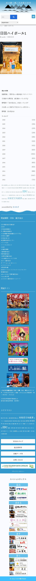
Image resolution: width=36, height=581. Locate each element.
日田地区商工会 (5, 238)
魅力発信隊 (15, 188)
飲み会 (31, 185)
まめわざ (16, 207)
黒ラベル (4, 192)
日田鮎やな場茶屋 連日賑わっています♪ (15, 98)
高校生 (28, 188)
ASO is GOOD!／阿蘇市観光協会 (9, 274)
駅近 (6, 198)
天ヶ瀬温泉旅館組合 (6, 231)
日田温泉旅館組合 (6, 229)
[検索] (13, 17)
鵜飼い (28, 185)
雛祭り (26, 198)
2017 (3, 158)
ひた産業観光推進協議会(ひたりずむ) (11, 233)
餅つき (33, 192)
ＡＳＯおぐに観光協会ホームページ (10, 279)
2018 (3, 154)
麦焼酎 (4, 201)
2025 (3, 124)
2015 (3, 167)
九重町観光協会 (5, 252)
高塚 (21, 192)
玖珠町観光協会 (5, 254)
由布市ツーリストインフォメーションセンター (14, 270)
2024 (3, 128)
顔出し (14, 195)
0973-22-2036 (22, 392)
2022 (3, 137)
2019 (3, 150)
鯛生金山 (30, 192)
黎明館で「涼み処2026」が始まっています (15, 103)
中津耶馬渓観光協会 (6, 256)
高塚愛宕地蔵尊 (14, 198)
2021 (3, 141)
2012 (3, 179)
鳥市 (15, 185)
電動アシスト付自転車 (6, 188)
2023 (3, 132)
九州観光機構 (4, 249)
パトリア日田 (4, 242)
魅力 (23, 198)
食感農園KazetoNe (6, 185)
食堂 (18, 185)
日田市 (3, 227)
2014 (3, 171)
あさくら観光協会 (6, 261)
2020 (3, 145)
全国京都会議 (4, 267)
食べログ (21, 195)
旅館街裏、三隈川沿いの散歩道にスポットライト (17, 94)
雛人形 (24, 195)
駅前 (17, 195)
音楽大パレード (5, 195)
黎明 (20, 185)
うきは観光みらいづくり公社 (9, 258)
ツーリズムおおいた (6, 245)
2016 (3, 162)
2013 (3, 175)
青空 (4, 418)
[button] (33, 16)
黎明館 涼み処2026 (8, 111)
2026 (3, 120)
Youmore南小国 (5, 276)
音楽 (10, 192)
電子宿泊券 (23, 421)
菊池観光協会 (4, 272)
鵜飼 (33, 188)
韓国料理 (11, 195)
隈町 (25, 191)
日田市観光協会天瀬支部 (7, 224)
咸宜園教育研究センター (7, 240)
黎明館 (20, 188)
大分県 (3, 247)
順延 (17, 192)
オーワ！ (8, 263)
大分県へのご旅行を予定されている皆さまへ (16, 107)
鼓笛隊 (7, 192)
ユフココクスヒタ (6, 265)
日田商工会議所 (5, 236)
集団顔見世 (29, 195)
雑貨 (34, 185)
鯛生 (31, 188)
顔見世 (12, 185)
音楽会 (7, 201)
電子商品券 (23, 185)
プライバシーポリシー (18, 471)
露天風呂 (30, 198)
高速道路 (24, 188)
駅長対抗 (14, 192)
